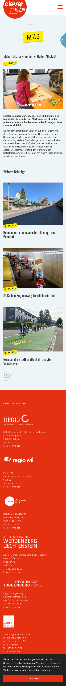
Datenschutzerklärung (39, 670)
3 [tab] (33, 105)
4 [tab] (36, 105)
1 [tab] (26, 105)
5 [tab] (40, 105)
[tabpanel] (33, 89)
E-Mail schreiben (12, 446)
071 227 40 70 (15, 442)
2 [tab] (29, 105)
